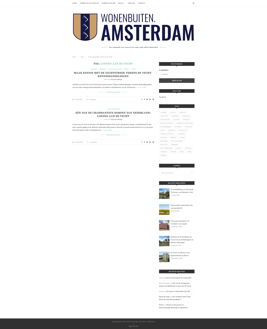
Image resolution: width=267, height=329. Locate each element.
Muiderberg (164, 141)
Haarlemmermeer (165, 127)
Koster (161, 305)
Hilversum (178, 127)
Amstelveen (164, 116)
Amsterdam (174, 116)
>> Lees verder (141, 87)
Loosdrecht (181, 134)
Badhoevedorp (165, 119)
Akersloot (182, 112)
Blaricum (176, 119)
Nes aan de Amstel (177, 141)
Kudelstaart (183, 130)
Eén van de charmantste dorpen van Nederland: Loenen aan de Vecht (113, 114)
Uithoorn (188, 148)
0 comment (92, 99)
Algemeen (94, 69)
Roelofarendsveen (166, 148)
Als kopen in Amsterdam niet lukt (178, 291)
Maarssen (163, 137)
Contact (141, 3)
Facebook (162, 97)
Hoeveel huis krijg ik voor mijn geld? (178, 278)
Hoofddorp (188, 127)
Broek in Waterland (166, 123)
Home (74, 3)
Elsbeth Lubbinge (116, 79)
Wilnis (189, 151)
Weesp (134, 69)
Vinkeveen (163, 151)
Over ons (131, 3)
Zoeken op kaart (108, 3)
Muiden (126, 69)
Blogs (120, 3)
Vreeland (173, 151)
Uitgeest (178, 148)
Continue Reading (113, 92)
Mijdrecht (173, 137)
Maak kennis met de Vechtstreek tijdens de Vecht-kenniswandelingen (113, 74)
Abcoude (173, 112)
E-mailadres (163, 70)
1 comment (93, 142)
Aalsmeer (163, 112)
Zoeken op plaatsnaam (89, 3)
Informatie (171, 130)
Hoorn (162, 130)
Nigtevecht (164, 144)
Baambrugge (186, 116)
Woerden (163, 155)
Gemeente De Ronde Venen (185, 123)
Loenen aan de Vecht (115, 69)
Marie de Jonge (164, 297)
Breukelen (103, 69)
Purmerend (174, 144)
